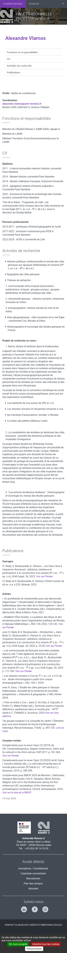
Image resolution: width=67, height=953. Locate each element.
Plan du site (22, 925)
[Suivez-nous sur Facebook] (33, 908)
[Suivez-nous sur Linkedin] (23, 908)
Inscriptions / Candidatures (33, 868)
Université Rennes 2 (13, 4)
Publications (13, 72)
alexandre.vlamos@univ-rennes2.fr (22, 103)
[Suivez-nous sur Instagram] (44, 908)
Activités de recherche (19, 65)
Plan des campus (33, 883)
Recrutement (33, 878)
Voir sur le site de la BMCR (16, 792)
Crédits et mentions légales (45, 925)
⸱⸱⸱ (63, 4)
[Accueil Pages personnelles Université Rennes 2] (8, 16)
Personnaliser (34, 948)
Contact (9, 925)
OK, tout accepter (18, 944)
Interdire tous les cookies (45, 944)
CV (8, 59)
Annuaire (33, 888)
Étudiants (34, 4)
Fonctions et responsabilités (22, 52)
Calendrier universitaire (33, 873)
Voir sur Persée (44, 576)
